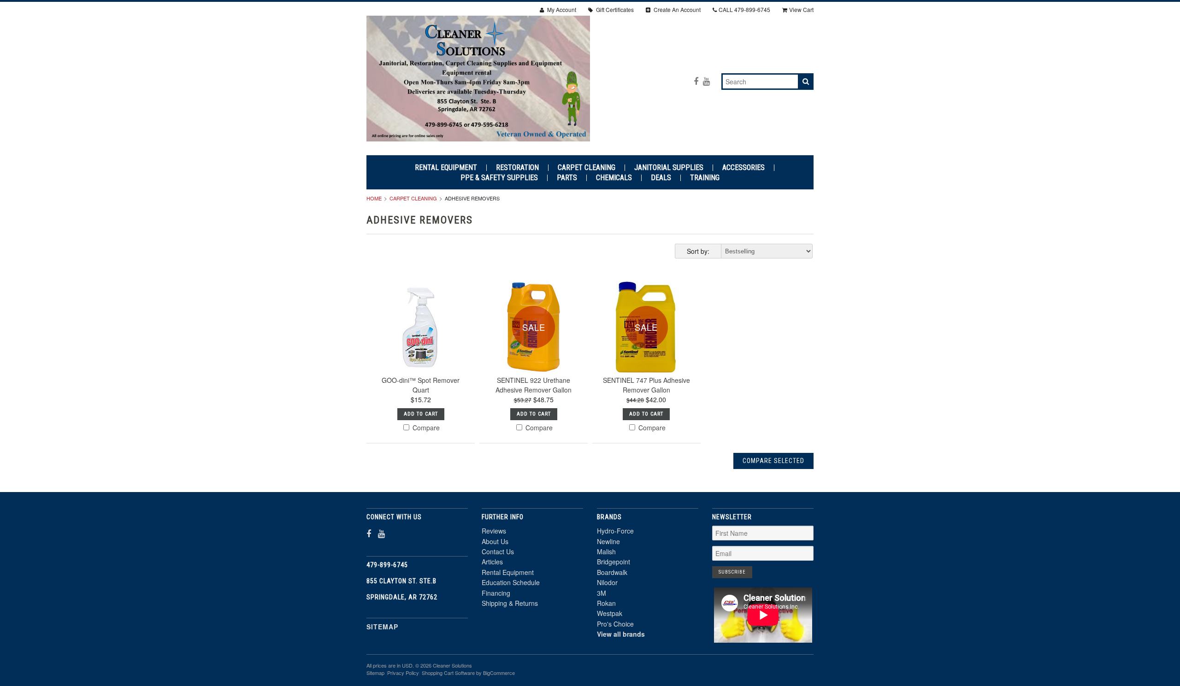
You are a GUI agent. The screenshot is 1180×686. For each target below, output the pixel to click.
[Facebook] (696, 81)
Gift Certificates (614, 9)
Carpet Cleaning (586, 167)
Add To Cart (421, 414)
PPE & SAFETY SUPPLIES (499, 178)
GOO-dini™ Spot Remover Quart (421, 384)
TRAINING (705, 178)
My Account (561, 9)
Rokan (606, 603)
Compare (425, 427)
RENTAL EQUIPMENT (446, 167)
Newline (608, 541)
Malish (606, 551)
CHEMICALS (614, 178)
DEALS (661, 178)
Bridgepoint (613, 561)
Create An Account (676, 9)
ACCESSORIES (743, 167)
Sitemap (382, 626)
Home (374, 198)
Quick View (421, 349)
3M (601, 593)
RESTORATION (517, 167)
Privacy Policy (403, 672)
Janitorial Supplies (668, 167)
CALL (744, 9)
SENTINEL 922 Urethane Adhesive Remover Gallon (534, 384)
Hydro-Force (615, 530)
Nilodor (607, 582)
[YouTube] (706, 81)
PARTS (567, 178)
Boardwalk (612, 572)
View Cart (801, 9)
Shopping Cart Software (448, 672)
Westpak (609, 613)
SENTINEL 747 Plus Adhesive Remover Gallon (646, 384)
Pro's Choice (615, 623)
